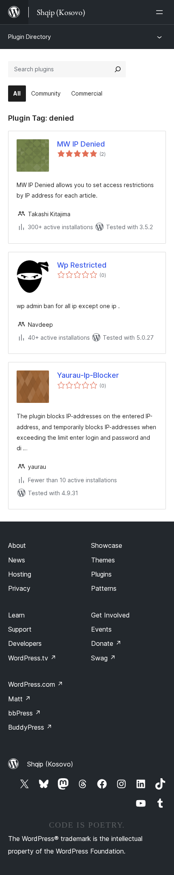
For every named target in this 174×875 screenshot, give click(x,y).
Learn (16, 615)
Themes (103, 560)
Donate (106, 643)
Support (20, 629)
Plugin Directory (29, 36)
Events (101, 629)
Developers (25, 643)
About (17, 545)
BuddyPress (30, 727)
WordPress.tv (32, 658)
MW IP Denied (81, 144)
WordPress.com (35, 684)
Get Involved (110, 615)
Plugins (101, 574)
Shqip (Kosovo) (50, 764)
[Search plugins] (118, 69)
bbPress (24, 713)
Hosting (19, 574)
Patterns (104, 588)
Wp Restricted (81, 265)
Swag (103, 658)
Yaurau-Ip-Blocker (88, 375)
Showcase (106, 545)
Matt (19, 699)
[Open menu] (161, 12)
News (16, 560)
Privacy (19, 588)
